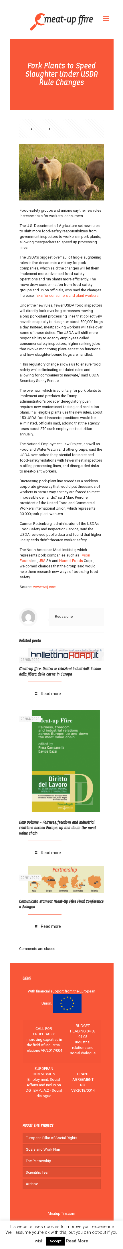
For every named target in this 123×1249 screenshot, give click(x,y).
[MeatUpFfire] (61, 21)
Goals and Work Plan (43, 1149)
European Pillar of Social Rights (51, 1138)
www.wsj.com (44, 587)
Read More (77, 1241)
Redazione (64, 616)
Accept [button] (55, 1241)
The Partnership (38, 1161)
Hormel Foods (71, 560)
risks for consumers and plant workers (66, 295)
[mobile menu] (106, 19)
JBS (42, 560)
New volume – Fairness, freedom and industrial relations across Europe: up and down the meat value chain (57, 827)
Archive (32, 1184)
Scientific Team (38, 1172)
